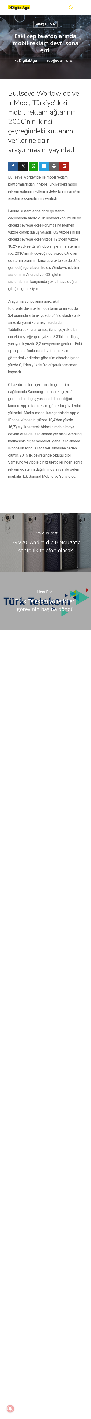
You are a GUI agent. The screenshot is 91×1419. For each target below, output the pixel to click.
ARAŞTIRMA (45, 24)
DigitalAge (28, 60)
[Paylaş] (13, 166)
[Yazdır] (54, 166)
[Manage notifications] (10, 1408)
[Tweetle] (23, 166)
